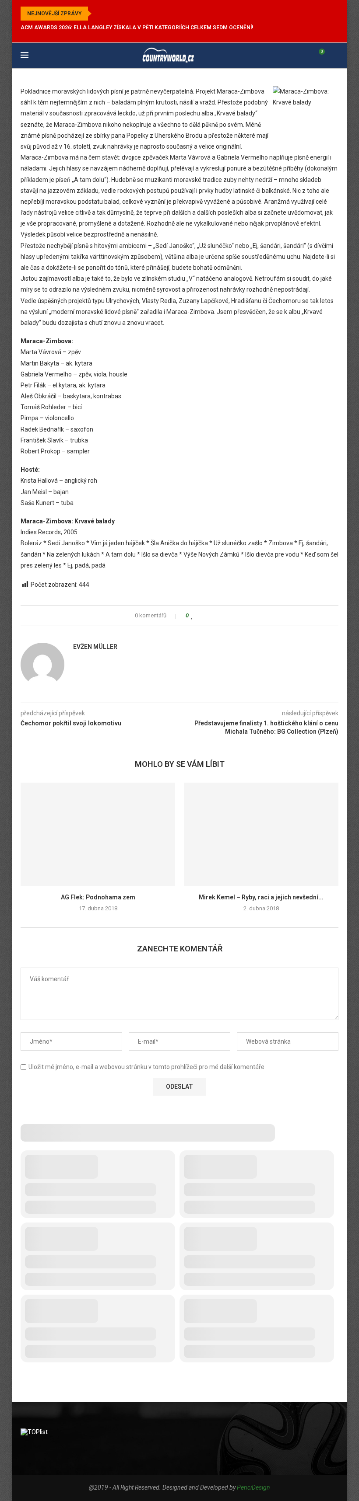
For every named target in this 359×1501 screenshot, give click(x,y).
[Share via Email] (225, 615)
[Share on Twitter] (208, 615)
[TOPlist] (34, 1431)
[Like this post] (192, 615)
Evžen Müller (95, 646)
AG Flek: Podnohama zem (98, 897)
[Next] (111, 14)
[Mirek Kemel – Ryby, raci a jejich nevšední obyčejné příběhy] (261, 834)
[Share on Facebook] (200, 615)
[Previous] (100, 14)
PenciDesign (253, 1487)
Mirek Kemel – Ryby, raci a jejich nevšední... (261, 897)
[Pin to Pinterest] (217, 615)
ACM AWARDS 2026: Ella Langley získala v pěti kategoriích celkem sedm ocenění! (137, 27)
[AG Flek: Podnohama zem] (98, 834)
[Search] (334, 55)
